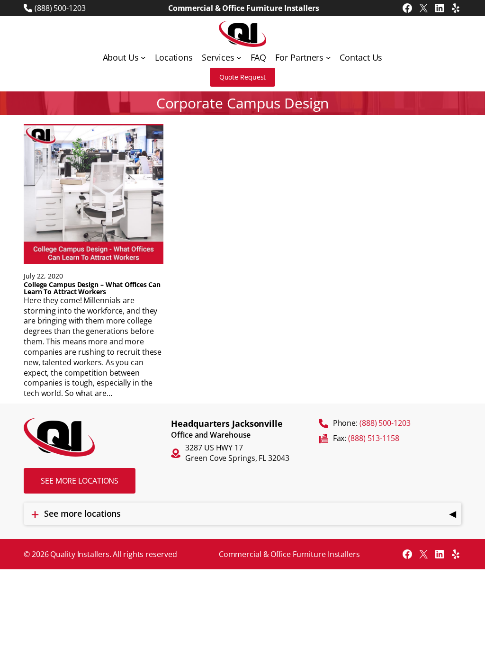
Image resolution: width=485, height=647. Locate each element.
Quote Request (242, 76)
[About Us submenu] (143, 57)
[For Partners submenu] (328, 57)
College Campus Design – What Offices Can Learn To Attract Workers (92, 288)
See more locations (79, 481)
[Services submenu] (239, 57)
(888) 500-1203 (60, 8)
